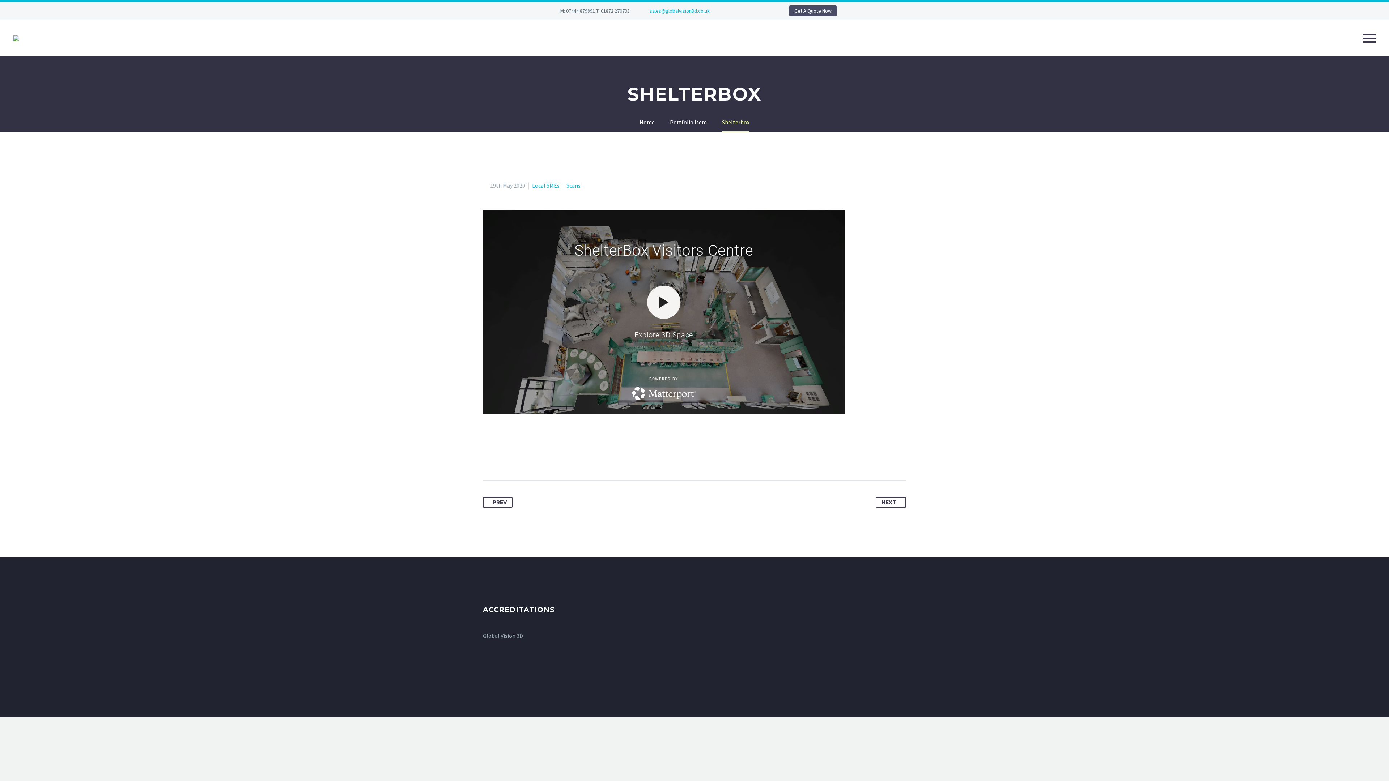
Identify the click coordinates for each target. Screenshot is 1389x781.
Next (889, 502)
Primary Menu (1369, 38)
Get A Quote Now (813, 11)
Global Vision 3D (503, 635)
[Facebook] (738, 12)
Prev (500, 502)
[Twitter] (502, 457)
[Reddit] (556, 457)
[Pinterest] (515, 457)
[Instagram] (760, 12)
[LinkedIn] (749, 12)
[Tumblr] (529, 457)
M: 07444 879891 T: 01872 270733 (595, 11)
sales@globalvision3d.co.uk (680, 11)
